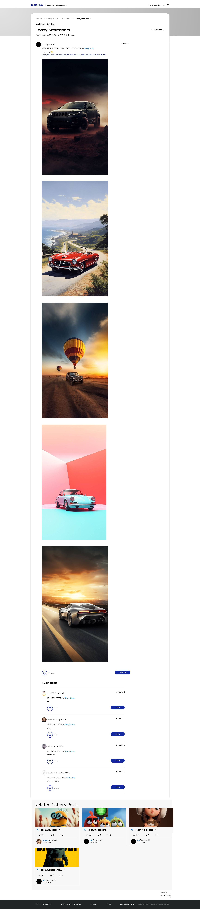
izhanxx (45, 840)
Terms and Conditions (71, 904)
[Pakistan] (37, 5)
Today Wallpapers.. (97, 829)
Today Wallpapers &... (51, 869)
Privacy (94, 904)
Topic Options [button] (157, 30)
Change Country (127, 904)
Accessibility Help (43, 904)
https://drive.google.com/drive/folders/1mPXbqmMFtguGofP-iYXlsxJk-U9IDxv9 (74, 55)
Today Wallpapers (144, 829)
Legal (109, 904)
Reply (118, 708)
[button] (126, 44)
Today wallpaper (49, 829)
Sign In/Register (154, 5)
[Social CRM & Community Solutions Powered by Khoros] (166, 895)
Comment (123, 672)
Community (49, 5)
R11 (91, 840)
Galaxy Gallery (61, 5)
